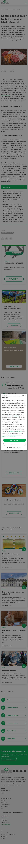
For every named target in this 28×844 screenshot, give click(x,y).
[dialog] (14, 422)
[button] (14, 448)
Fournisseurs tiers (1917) (13, 416)
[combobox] (23, 395)
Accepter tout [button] (14, 440)
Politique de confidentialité (9, 436)
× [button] (24, 395)
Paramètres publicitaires (15, 431)
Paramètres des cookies (15, 435)
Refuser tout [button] (14, 444)
